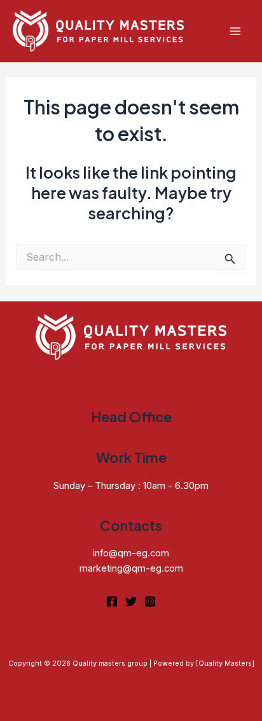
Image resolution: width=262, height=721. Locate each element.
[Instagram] (150, 601)
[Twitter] (131, 601)
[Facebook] (112, 601)
